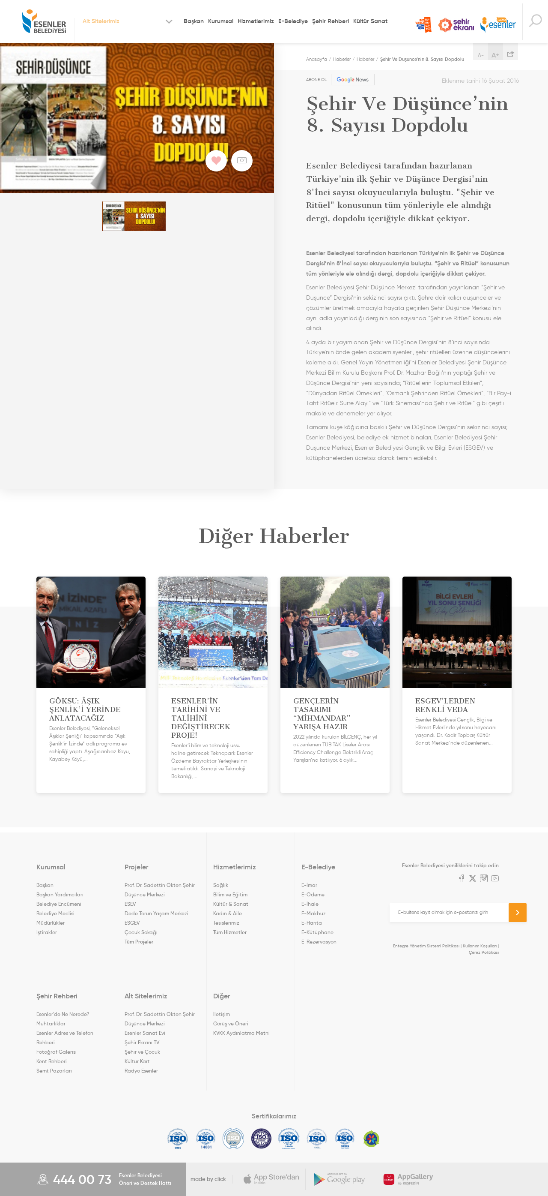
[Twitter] (473, 879)
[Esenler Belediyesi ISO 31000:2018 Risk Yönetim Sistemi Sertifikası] (289, 1138)
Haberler (342, 59)
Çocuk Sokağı (141, 932)
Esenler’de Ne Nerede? (62, 1014)
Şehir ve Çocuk (142, 1052)
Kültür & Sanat (230, 904)
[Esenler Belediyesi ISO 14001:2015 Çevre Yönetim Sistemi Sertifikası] (205, 1138)
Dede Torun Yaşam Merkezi (156, 913)
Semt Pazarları (54, 1070)
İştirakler (46, 932)
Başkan (194, 21)
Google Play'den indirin (340, 1179)
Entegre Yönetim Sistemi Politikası (426, 946)
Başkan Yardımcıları (59, 894)
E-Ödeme (313, 894)
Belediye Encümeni (58, 904)
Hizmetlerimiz (256, 21)
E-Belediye (293, 21)
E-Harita (311, 923)
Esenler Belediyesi (44, 21)
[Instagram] (484, 879)
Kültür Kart (137, 1061)
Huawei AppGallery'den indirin (408, 1179)
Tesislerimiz (226, 923)
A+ (495, 55)
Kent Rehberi (51, 1061)
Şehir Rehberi (330, 21)
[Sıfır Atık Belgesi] (371, 1138)
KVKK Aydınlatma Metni (241, 1033)
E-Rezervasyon (319, 941)
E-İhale (310, 904)
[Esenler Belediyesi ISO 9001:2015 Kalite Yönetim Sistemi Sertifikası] (178, 1138)
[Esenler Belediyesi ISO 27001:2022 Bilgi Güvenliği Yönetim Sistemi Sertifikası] (233, 1138)
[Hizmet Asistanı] (535, 21)
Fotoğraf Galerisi (56, 1052)
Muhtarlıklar (51, 1023)
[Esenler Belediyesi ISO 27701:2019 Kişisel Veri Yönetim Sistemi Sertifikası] (261, 1138)
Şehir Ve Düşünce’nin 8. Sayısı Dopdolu (422, 59)
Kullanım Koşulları (480, 946)
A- (481, 55)
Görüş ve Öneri (230, 1023)
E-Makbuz (313, 913)
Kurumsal (220, 21)
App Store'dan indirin (271, 1179)
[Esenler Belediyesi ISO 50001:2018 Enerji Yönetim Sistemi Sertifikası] (345, 1138)
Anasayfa (316, 59)
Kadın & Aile (227, 913)
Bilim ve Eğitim (230, 894)
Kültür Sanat (370, 21)
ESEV (130, 904)
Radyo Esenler (498, 25)
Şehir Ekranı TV (456, 25)
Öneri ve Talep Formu (423, 25)
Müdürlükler (50, 923)
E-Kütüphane (317, 932)
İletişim (221, 1014)
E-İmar (309, 885)
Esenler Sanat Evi (145, 1033)
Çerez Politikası (484, 952)
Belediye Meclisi (55, 913)
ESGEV (132, 923)
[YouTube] (495, 879)
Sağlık (220, 885)
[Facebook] (461, 879)
